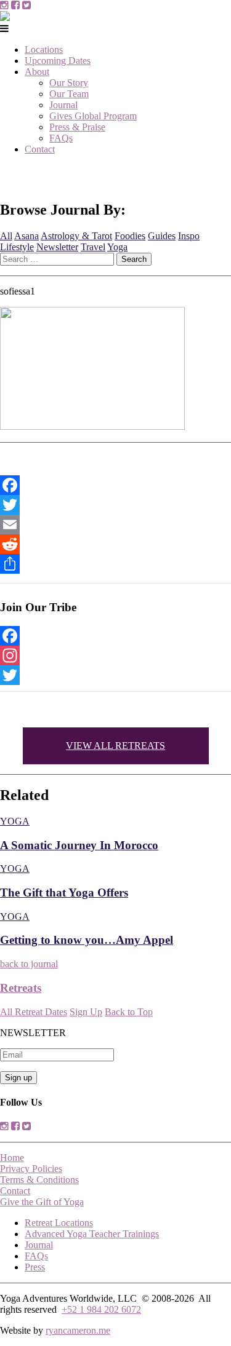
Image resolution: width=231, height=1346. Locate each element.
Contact (40, 149)
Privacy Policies (31, 1168)
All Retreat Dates (33, 1012)
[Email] (115, 524)
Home (12, 1157)
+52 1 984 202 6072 (101, 1309)
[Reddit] (115, 544)
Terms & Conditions (39, 1179)
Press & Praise (77, 127)
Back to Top (129, 1012)
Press (35, 1267)
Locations (44, 49)
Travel (93, 247)
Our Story (68, 82)
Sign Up (86, 1012)
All (6, 236)
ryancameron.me (78, 1330)
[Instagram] (115, 655)
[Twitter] (115, 505)
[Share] (115, 564)
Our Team (69, 94)
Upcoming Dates (58, 60)
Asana (26, 236)
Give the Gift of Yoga (42, 1202)
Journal (63, 105)
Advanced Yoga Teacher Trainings (92, 1234)
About (37, 71)
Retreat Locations (59, 1222)
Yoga (117, 247)
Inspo (189, 236)
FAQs (61, 138)
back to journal (29, 964)
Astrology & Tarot (76, 236)
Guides (162, 236)
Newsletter (57, 247)
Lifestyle (17, 247)
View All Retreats (115, 745)
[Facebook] (115, 485)
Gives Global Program (93, 116)
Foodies (130, 236)
